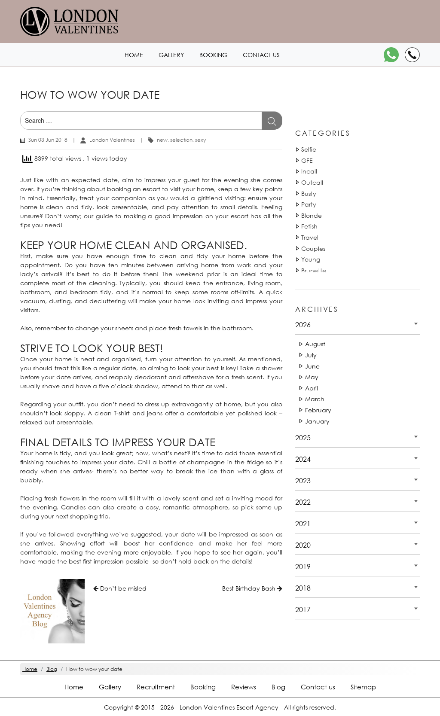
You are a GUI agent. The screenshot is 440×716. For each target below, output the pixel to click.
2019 (303, 566)
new (162, 139)
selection (181, 139)
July (311, 355)
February (318, 410)
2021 (303, 523)
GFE (307, 160)
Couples (313, 248)
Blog (278, 686)
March (314, 399)
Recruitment (156, 686)
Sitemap (363, 686)
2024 (303, 458)
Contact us (261, 55)
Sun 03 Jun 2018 (47, 139)
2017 (303, 609)
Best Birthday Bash (248, 588)
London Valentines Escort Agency (229, 707)
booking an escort (133, 189)
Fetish (309, 226)
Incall (309, 171)
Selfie (308, 149)
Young (310, 259)
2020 (303, 544)
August (315, 344)
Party (308, 204)
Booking (213, 55)
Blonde (311, 215)
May (311, 377)
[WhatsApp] (391, 54)
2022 (303, 501)
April (311, 388)
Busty (308, 193)
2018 (303, 587)
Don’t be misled (123, 588)
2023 (303, 480)
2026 (303, 324)
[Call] (412, 54)
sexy (200, 139)
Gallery (171, 55)
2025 (303, 437)
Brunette (313, 270)
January (317, 421)
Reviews (243, 686)
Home (134, 55)
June (312, 366)
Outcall (312, 182)
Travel (309, 237)
